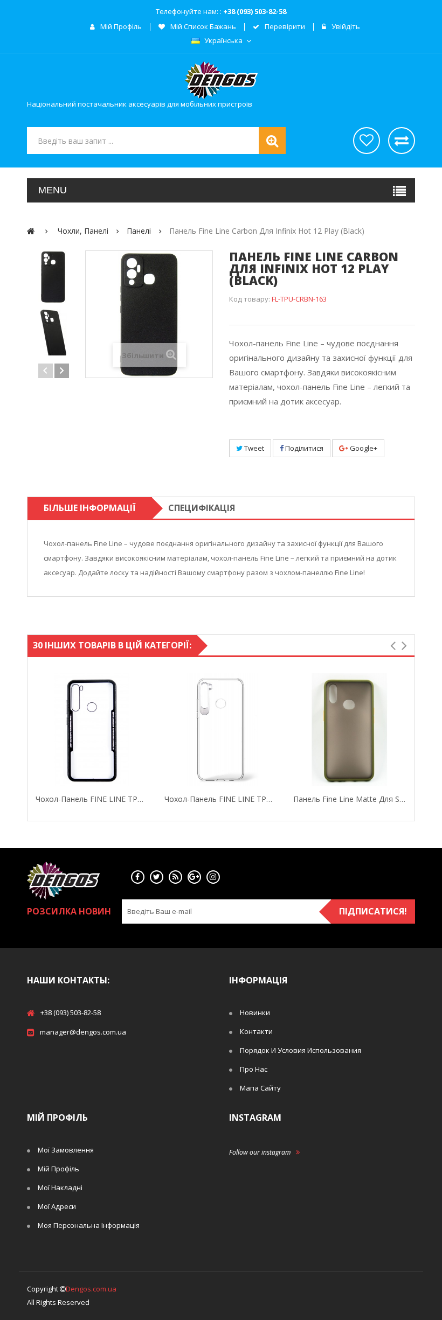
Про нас (253, 1069)
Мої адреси (57, 1206)
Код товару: (249, 299)
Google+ (362, 448)
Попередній (45, 371)
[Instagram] (213, 877)
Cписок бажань (366, 140)
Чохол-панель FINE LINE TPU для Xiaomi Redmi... (92, 799)
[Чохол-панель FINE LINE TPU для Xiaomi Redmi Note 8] (220, 729)
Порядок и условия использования (300, 1050)
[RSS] (175, 877)
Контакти (256, 1031)
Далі (61, 371)
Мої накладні (60, 1187)
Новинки (255, 1012)
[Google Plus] (194, 877)
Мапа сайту (260, 1088)
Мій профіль (120, 27)
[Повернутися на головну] (31, 231)
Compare (146, 729)
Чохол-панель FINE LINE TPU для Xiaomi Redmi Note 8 (220, 799)
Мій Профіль (58, 1169)
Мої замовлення (66, 1150)
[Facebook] (137, 877)
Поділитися (303, 448)
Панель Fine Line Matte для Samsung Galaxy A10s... (349, 799)
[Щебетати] (156, 877)
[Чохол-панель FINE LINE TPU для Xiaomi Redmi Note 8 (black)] (92, 729)
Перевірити (284, 27)
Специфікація (201, 508)
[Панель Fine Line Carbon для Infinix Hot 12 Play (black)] (53, 276)
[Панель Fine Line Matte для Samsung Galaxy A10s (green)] (349, 729)
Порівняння (401, 140)
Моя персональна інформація (89, 1225)
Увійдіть (345, 27)
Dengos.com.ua (91, 1289)
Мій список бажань (202, 27)
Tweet (253, 448)
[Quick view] (37, 729)
